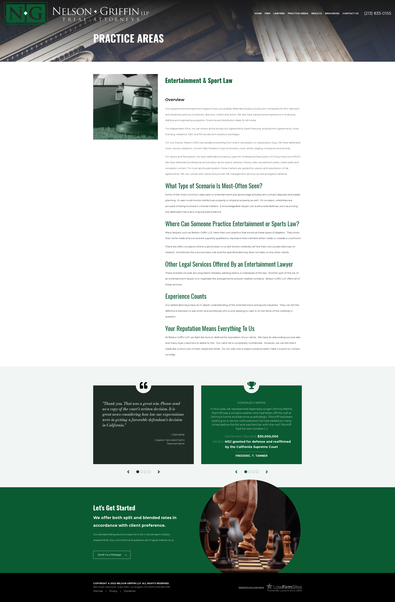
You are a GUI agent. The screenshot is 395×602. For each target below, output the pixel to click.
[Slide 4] (149, 471)
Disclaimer (130, 591)
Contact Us (351, 13)
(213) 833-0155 (377, 13)
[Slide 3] (145, 471)
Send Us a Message (109, 554)
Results (316, 13)
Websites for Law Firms (251, 587)
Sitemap (98, 591)
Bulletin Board (335, 19)
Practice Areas (298, 13)
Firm (267, 13)
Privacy (113, 591)
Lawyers (279, 13)
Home (258, 13)
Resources (332, 13)
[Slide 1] (137, 471)
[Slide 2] (141, 471)
